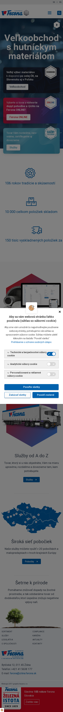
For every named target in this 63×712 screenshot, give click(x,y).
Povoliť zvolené (45, 394)
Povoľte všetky (31, 387)
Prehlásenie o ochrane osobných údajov (31, 342)
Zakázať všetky (17, 394)
